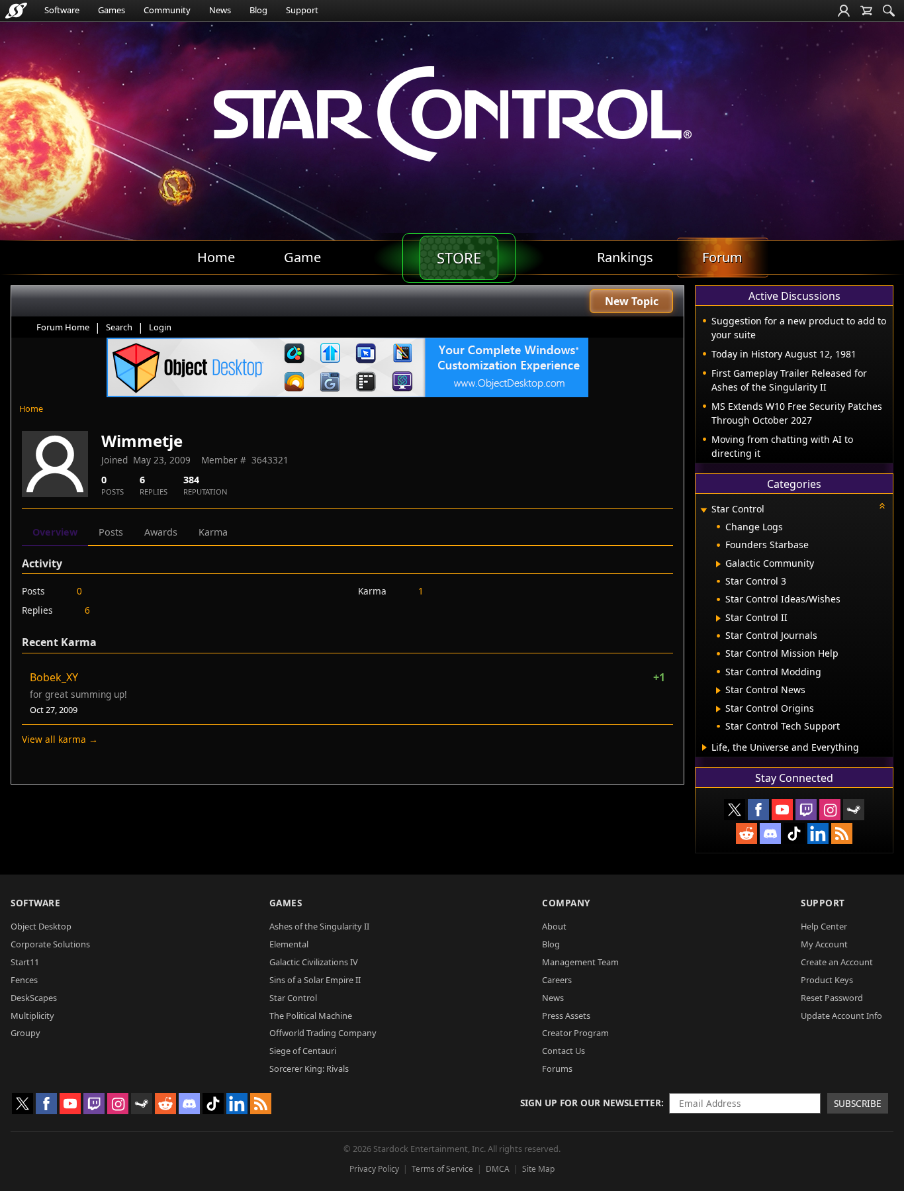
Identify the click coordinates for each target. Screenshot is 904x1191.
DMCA (498, 1168)
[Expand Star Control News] (718, 690)
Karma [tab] (213, 532)
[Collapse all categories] (882, 505)
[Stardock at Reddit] (746, 833)
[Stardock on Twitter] (734, 810)
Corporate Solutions (50, 944)
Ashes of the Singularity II (319, 926)
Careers (557, 980)
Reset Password (832, 998)
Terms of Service (442, 1168)
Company (566, 902)
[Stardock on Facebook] (758, 810)
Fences (24, 980)
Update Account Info (841, 1016)
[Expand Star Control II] (718, 618)
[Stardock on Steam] (854, 810)
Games (111, 10)
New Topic (631, 301)
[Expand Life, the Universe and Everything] (704, 747)
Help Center (824, 926)
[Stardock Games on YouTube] (782, 810)
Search (119, 327)
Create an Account (837, 962)
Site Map (538, 1168)
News (220, 10)
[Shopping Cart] (866, 10)
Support (302, 10)
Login (160, 327)
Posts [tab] (111, 532)
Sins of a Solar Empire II (315, 980)
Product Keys (827, 980)
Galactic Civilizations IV (313, 962)
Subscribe (857, 1103)
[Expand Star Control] (703, 510)
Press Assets (566, 1016)
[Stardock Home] (16, 11)
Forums (557, 1068)
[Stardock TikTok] (794, 833)
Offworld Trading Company (323, 1033)
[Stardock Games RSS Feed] (842, 833)
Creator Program (575, 1033)
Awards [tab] (160, 532)
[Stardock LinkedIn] (818, 833)
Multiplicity (32, 1016)
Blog (258, 10)
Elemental (288, 944)
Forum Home (62, 327)
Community (167, 10)
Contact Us (563, 1051)
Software (61, 10)
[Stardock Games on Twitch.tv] (806, 810)
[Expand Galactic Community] (718, 564)
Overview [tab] (54, 532)
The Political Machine (310, 1016)
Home (31, 408)
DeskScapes (34, 998)
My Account (824, 944)
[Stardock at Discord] (770, 833)
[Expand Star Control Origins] (718, 709)
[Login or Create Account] (844, 10)
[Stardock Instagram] (830, 810)
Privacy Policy (374, 1168)
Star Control (293, 998)
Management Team (580, 962)
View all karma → (60, 739)
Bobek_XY (54, 677)
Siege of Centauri (302, 1051)
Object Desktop (41, 926)
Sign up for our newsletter (590, 1102)
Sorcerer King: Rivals (309, 1068)
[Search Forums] (889, 10)
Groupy (25, 1033)
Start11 (25, 962)
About (554, 926)
